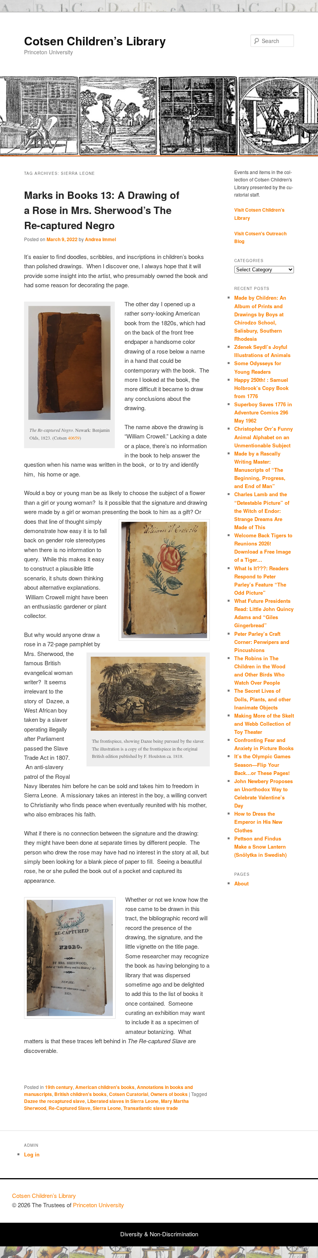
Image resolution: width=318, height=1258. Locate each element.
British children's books (80, 1094)
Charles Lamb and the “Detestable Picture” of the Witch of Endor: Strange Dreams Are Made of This (261, 510)
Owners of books (169, 1094)
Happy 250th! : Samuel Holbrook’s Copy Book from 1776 (261, 388)
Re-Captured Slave (69, 1107)
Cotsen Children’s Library (95, 40)
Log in (32, 1154)
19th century (59, 1087)
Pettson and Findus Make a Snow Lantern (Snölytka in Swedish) (260, 846)
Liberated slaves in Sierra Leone (123, 1101)
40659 (74, 438)
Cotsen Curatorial (128, 1094)
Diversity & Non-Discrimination (159, 1234)
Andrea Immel (100, 239)
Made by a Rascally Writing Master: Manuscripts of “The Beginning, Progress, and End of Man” (259, 470)
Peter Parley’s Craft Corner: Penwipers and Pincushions (261, 642)
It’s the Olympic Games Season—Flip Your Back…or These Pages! (262, 764)
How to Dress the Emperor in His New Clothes (258, 821)
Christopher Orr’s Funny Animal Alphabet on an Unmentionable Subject (263, 437)
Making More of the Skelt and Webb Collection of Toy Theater (264, 723)
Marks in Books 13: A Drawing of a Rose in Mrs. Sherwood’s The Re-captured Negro (102, 210)
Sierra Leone (107, 1107)
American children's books (105, 1087)
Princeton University (277, 1199)
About (241, 883)
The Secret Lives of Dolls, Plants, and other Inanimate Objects (262, 699)
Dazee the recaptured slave (54, 1101)
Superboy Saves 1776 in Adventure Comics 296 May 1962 (263, 412)
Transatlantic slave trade (150, 1107)
